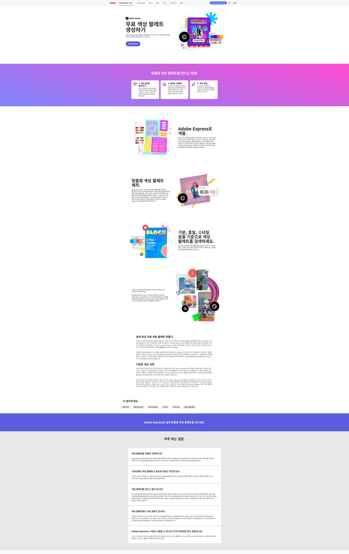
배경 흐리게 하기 (138, 407)
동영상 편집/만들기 (189, 407)
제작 (150, 3)
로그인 (234, 3)
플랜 (181, 3)
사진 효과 (165, 407)
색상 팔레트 (161, 347)
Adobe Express (141, 3)
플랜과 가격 (147, 538)
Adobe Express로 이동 (218, 3)
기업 (164, 3)
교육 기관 (172, 3)
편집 (157, 3)
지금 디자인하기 (133, 44)
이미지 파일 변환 (152, 407)
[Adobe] (113, 3)
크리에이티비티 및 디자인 (125, 3)
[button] (229, 2)
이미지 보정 (176, 407)
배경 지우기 (126, 407)
